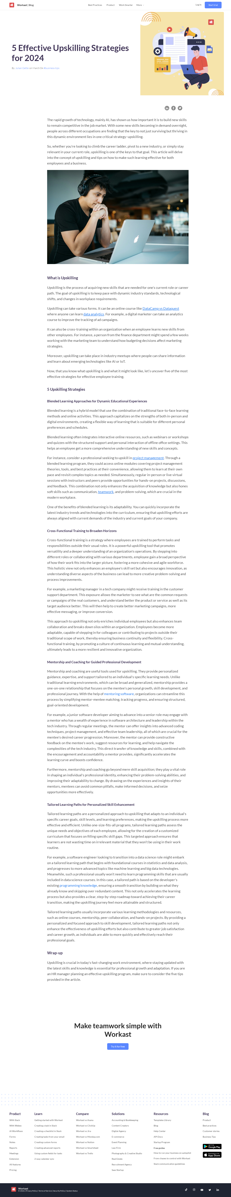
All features (15, 1164)
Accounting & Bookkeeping (125, 1120)
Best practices (209, 1125)
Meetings (13, 1153)
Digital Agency (119, 1131)
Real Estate (117, 1158)
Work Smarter (126, 5)
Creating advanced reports (47, 1148)
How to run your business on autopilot (172, 1153)
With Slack (14, 1120)
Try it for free (118, 1046)
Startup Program (162, 1142)
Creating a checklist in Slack (47, 1131)
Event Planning (119, 1142)
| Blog (30, 4)
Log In (198, 4)
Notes (12, 1142)
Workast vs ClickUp (85, 1125)
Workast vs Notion (85, 1142)
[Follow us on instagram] (194, 1190)
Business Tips (209, 1136)
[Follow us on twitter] (210, 1190)
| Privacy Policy (31, 1191)
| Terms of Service (45, 1191)
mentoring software (119, 694)
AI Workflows (16, 1131)
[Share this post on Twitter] (180, 108)
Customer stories (211, 1131)
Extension (14, 1158)
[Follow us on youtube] (202, 1190)
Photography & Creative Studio (127, 1153)
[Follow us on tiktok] (186, 1190)
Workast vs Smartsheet (87, 1148)
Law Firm (116, 1148)
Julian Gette (22, 68)
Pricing (12, 1170)
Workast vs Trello (84, 1153)
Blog (156, 1125)
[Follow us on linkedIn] (217, 1190)
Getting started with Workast (48, 1120)
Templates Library (162, 1120)
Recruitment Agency (122, 1164)
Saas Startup (118, 1170)
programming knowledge (78, 885)
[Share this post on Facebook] (173, 108)
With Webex (15, 1125)
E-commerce (118, 1136)
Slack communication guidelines (169, 1164)
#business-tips (51, 68)
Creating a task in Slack (45, 1125)
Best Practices (95, 5)
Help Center (160, 1131)
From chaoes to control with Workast (172, 1158)
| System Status (72, 1191)
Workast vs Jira (83, 1131)
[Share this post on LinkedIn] (167, 108)
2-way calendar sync (44, 1158)
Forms (12, 1136)
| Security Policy (59, 1191)
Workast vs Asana (84, 1120)
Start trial (213, 5)
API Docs (158, 1136)
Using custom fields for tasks (48, 1153)
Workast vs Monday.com (88, 1136)
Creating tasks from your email (49, 1136)
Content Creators (120, 1125)
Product (111, 5)
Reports (13, 1148)
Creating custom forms (45, 1142)
